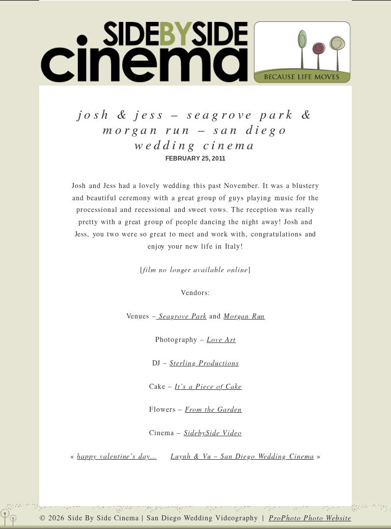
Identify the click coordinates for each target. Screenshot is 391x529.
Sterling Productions (204, 362)
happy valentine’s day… (116, 456)
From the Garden (213, 409)
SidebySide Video (213, 432)
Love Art (221, 339)
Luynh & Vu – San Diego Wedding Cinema (242, 456)
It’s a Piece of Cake (208, 386)
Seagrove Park (181, 316)
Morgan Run (244, 316)
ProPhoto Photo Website (310, 517)
